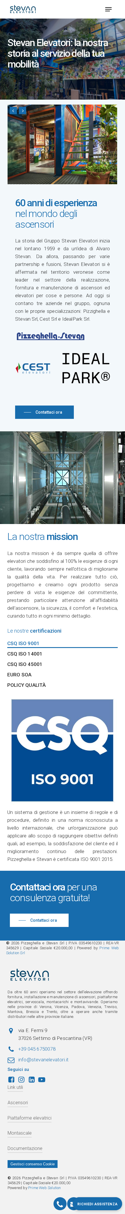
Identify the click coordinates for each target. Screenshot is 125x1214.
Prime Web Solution (44, 1188)
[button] (108, 9)
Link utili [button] (15, 1087)
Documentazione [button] (25, 1148)
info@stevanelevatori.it (43, 1060)
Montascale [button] (20, 1133)
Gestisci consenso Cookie (32, 1164)
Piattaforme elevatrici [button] (29, 1118)
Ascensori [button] (18, 1102)
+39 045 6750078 (37, 1049)
